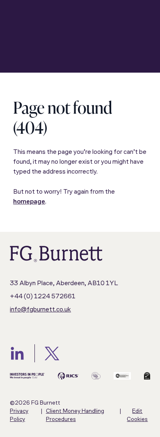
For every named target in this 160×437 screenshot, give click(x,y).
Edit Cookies (137, 415)
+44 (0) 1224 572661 (42, 296)
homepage (29, 202)
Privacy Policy (19, 415)
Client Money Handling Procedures (75, 415)
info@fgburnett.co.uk (40, 310)
